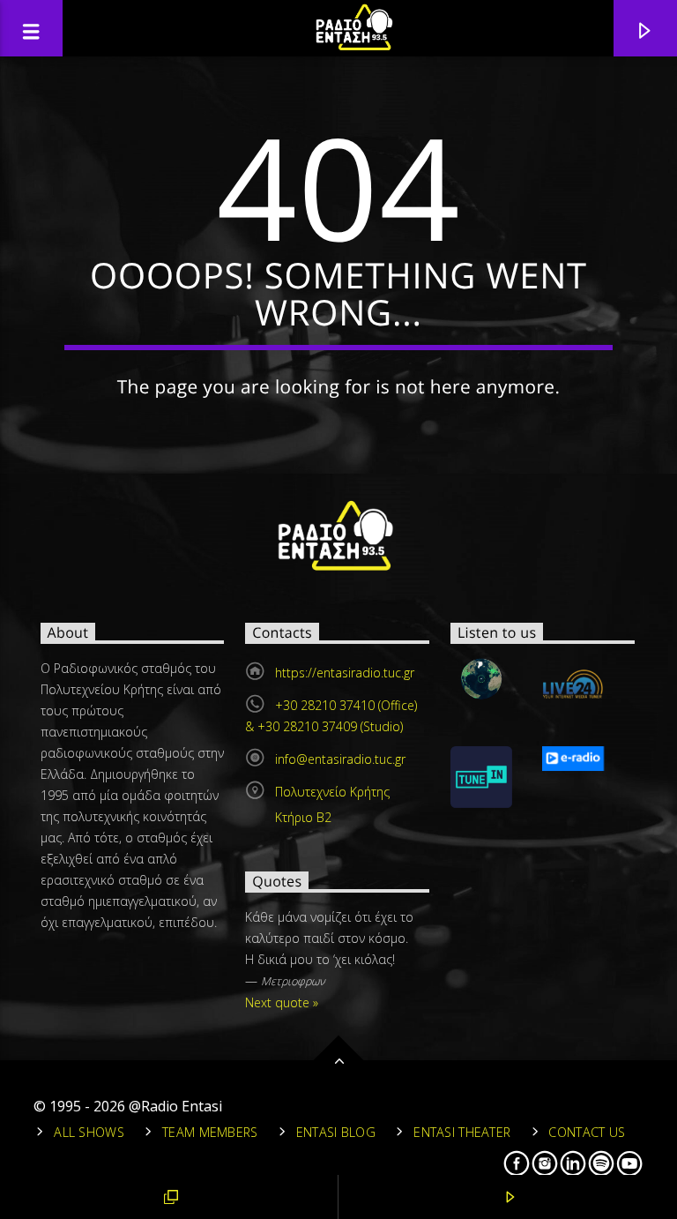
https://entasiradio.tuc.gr (344, 672)
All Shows (89, 1132)
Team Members (209, 1132)
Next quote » (281, 1002)
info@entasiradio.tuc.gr (340, 759)
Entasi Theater (461, 1132)
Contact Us (586, 1132)
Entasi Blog (336, 1132)
